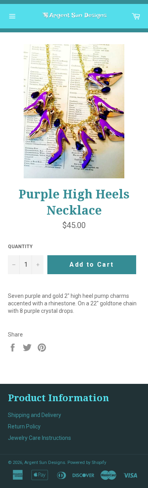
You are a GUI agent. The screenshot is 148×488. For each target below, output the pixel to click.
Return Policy (24, 426)
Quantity (20, 246)
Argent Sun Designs (44, 462)
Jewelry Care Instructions (39, 438)
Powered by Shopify (86, 462)
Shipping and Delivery (34, 415)
